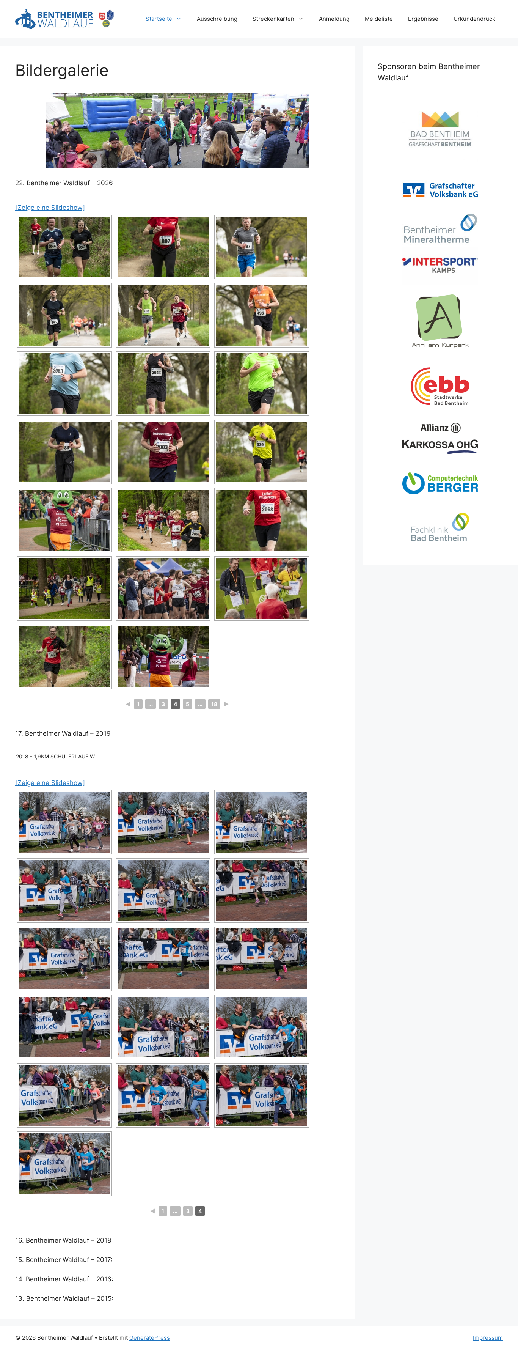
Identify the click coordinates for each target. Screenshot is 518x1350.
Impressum (488, 1337)
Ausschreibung (217, 18)
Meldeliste (379, 18)
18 (214, 704)
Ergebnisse (423, 18)
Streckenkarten (273, 18)
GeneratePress (149, 1337)
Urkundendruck (474, 18)
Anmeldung (334, 18)
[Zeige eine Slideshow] (50, 207)
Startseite (159, 18)
